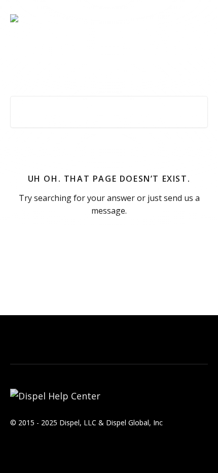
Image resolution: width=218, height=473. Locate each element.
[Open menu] (199, 18)
